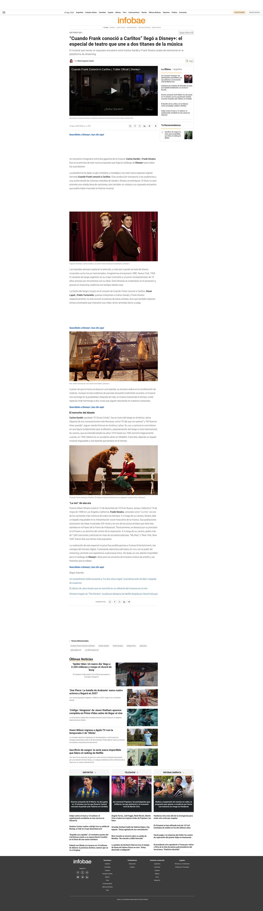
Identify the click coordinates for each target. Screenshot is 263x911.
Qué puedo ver (75, 33)
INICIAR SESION (254, 12)
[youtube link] (78, 877)
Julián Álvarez (120, 27)
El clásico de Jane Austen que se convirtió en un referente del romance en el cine (108, 588)
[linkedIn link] (87, 877)
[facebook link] (78, 872)
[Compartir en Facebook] (135, 126)
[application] (113, 91)
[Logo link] (131, 20)
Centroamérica (134, 12)
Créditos (112, 27)
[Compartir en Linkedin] (145, 126)
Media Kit (157, 880)
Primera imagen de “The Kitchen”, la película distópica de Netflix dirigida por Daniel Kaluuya (113, 594)
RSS (107, 890)
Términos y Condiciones (182, 864)
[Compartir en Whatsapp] (130, 126)
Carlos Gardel (104, 646)
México (118, 12)
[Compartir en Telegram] (149, 126)
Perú (124, 12)
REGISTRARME (239, 12)
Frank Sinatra (118, 646)
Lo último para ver (91, 650)
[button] (4, 12)
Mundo (144, 12)
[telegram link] (82, 877)
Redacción (132, 864)
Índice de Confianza (144, 27)
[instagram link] (87, 872)
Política (174, 12)
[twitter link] (82, 872)
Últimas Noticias (155, 12)
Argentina (79, 12)
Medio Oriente (156, 27)
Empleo (132, 867)
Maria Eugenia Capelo (86, 61)
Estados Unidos (91, 12)
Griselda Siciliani (131, 27)
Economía (183, 12)
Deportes (166, 12)
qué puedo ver (76, 650)
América (107, 864)
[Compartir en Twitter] (140, 126)
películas (143, 646)
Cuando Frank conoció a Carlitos (82, 646)
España (110, 12)
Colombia (102, 12)
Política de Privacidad (182, 867)
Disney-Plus (131, 646)
